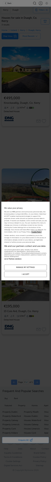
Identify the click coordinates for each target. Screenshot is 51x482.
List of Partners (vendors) (12, 259)
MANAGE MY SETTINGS (25, 267)
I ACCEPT (25, 274)
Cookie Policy (36, 232)
